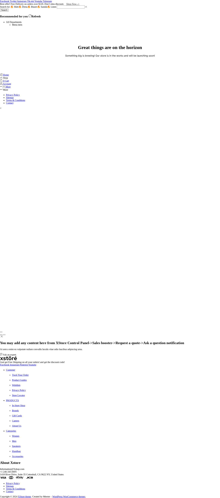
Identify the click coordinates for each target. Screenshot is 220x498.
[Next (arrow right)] (4, 334)
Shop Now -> (72, 4)
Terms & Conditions (15, 100)
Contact (9, 103)
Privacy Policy (13, 95)
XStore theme (24, 496)
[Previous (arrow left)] (1, 334)
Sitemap (10, 97)
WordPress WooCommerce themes (68, 496)
